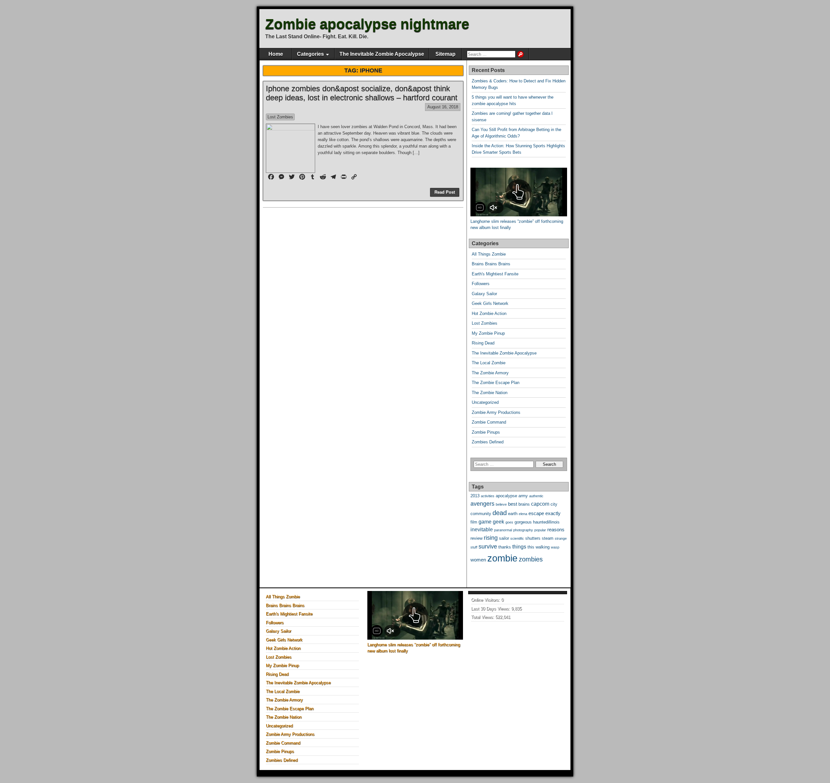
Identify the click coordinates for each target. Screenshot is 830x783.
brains (524, 504)
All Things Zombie (489, 254)
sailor (504, 538)
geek (498, 521)
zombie (502, 558)
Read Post (444, 192)
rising (491, 538)
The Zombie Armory (490, 372)
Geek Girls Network (490, 303)
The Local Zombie (488, 362)
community (480, 513)
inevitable (481, 529)
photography (523, 530)
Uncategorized (485, 402)
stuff (473, 547)
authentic (536, 496)
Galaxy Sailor (484, 293)
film (473, 522)
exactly (553, 513)
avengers (482, 503)
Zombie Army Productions (496, 412)
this (531, 547)
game (485, 521)
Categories (310, 54)
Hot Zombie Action (489, 313)
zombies (531, 559)
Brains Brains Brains (491, 263)
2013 (475, 495)
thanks (504, 547)
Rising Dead (483, 343)
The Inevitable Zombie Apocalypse (381, 54)
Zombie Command (489, 422)
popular (540, 530)
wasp (555, 547)
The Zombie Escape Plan (495, 382)
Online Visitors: (486, 599)
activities (487, 496)
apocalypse (506, 495)
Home (275, 54)
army (523, 495)
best (512, 504)
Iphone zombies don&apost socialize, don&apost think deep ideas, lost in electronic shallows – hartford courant (361, 93)
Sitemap (445, 54)
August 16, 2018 (442, 106)
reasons (555, 529)
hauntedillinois (546, 522)
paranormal (503, 530)
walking (543, 547)
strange (561, 538)
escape (536, 513)
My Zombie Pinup (488, 333)
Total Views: (483, 617)
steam (547, 538)
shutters (532, 538)
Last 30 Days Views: (491, 608)
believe (501, 504)
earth (512, 513)
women (478, 559)
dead (499, 512)
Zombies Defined (488, 442)
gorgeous (523, 522)
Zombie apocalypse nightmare (367, 24)
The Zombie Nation (489, 392)
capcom (540, 504)
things (519, 546)
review (476, 538)
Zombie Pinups (486, 432)
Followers (481, 283)
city (554, 504)
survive (488, 546)
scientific (517, 538)
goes (509, 522)
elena (523, 514)
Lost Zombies (280, 116)
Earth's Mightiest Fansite (495, 273)
